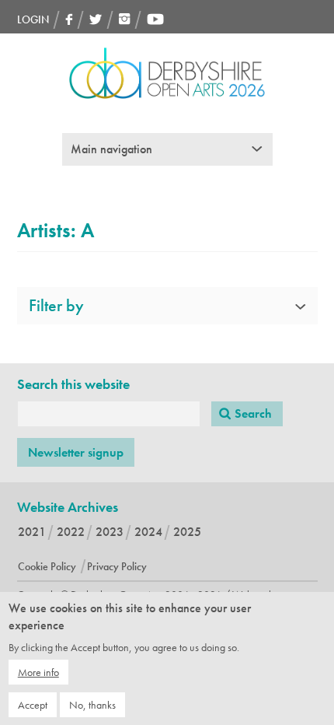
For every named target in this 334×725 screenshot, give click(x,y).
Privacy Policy (117, 566)
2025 (187, 532)
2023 (110, 532)
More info (38, 672)
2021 (32, 532)
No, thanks (92, 705)
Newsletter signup (76, 452)
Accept (32, 705)
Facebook (69, 19)
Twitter (96, 19)
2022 (71, 532)
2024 (148, 532)
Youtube (155, 19)
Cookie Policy (47, 566)
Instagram (124, 19)
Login (33, 19)
